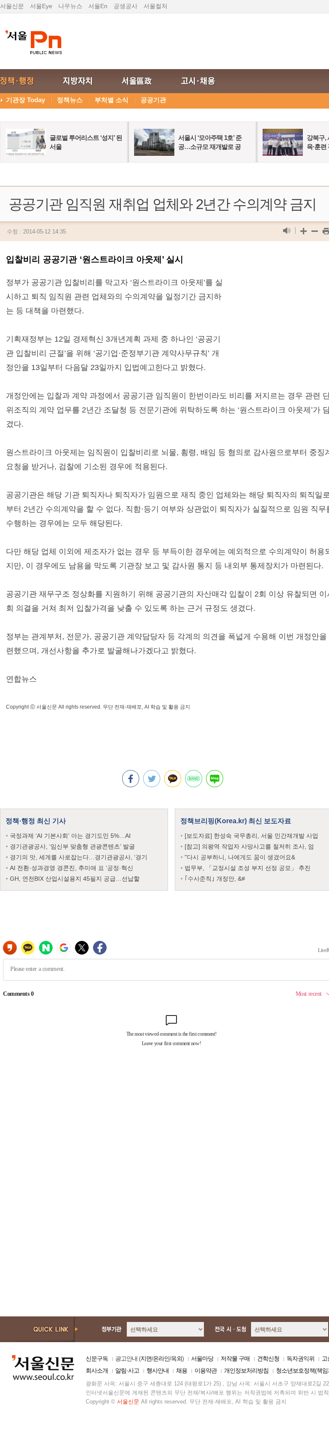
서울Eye (41, 6)
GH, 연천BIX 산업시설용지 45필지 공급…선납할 (75, 878)
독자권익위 (300, 1358)
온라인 (161, 1358)
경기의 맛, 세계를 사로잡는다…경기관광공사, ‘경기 (78, 857)
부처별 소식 (112, 99)
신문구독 (97, 1358)
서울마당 (202, 1358)
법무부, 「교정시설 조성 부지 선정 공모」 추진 (248, 867)
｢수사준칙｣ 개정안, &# (215, 878)
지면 (146, 1358)
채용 (181, 1370)
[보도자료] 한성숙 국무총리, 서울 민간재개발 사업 (251, 835)
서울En (98, 6)
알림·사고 (127, 1370)
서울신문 (12, 6)
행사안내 (158, 1370)
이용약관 (205, 1370)
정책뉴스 (70, 99)
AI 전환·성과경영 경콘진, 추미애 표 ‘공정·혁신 (71, 867)
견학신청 (268, 1358)
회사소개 (97, 1370)
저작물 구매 (235, 1358)
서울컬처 (155, 6)
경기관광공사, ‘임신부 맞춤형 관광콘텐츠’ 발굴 (72, 846)
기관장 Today (25, 99)
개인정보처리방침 (246, 1370)
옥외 (176, 1358)
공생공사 (126, 6)
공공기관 (153, 99)
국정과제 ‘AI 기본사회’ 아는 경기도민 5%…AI (70, 835)
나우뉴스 (70, 6)
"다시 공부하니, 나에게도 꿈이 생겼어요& (240, 857)
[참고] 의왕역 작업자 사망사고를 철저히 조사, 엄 (249, 846)
